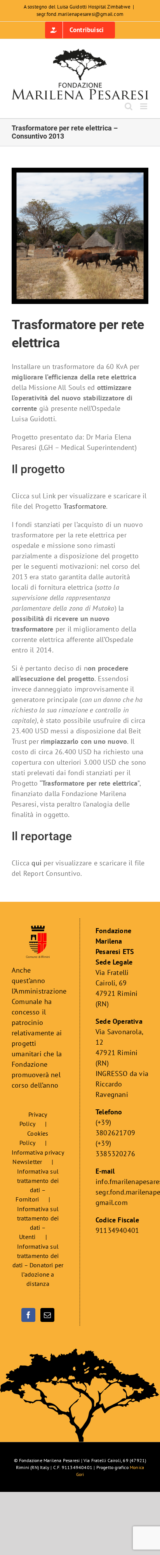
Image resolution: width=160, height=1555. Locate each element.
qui (36, 862)
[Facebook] (28, 1315)
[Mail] (47, 1315)
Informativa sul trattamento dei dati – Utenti (38, 1223)
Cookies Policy (34, 1138)
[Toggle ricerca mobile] (128, 106)
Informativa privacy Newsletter (38, 1156)
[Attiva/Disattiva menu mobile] (144, 106)
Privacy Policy (33, 1119)
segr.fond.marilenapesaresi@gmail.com (80, 14)
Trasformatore (84, 506)
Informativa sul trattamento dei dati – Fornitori (37, 1185)
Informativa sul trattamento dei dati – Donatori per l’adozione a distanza (38, 1265)
